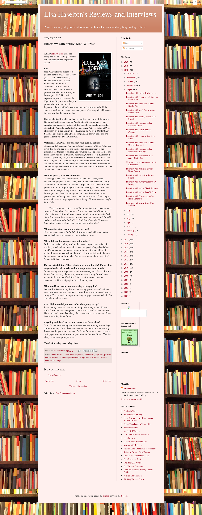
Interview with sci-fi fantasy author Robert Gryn (141, 111)
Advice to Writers (131, 411)
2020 (126, 61)
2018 (126, 70)
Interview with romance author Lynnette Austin (139, 124)
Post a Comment (55, 375)
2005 (126, 283)
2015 (126, 247)
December (131, 73)
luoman (106, 495)
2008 (126, 275)
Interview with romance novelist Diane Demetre (139, 170)
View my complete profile (132, 399)
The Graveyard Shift (132, 459)
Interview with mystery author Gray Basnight (141, 183)
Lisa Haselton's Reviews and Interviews (100, 14)
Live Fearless (129, 438)
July (129, 210)
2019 (126, 65)
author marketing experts (74, 354)
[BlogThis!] (87, 350)
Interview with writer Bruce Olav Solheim (140, 204)
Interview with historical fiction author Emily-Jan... (139, 156)
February (131, 230)
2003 (126, 287)
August (130, 89)
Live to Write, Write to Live (135, 441)
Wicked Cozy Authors (133, 475)
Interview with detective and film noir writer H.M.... (142, 98)
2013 (126, 255)
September (131, 85)
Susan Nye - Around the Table (136, 455)
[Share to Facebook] (93, 350)
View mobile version (78, 386)
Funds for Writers (131, 427)
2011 (126, 263)
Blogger (124, 495)
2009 (126, 271)
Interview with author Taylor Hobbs (141, 93)
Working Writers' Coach (134, 479)
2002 (126, 292)
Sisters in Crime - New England (137, 452)
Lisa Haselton (58, 350)
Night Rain (99, 354)
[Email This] (84, 350)
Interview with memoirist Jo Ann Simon (140, 176)
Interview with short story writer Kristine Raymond (139, 143)
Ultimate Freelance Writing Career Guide (138, 471)
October (130, 81)
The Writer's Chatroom (133, 466)
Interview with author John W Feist (141, 192)
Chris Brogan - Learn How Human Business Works (138, 419)
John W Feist (57, 53)
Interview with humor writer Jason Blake (140, 137)
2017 (126, 239)
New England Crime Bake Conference (140, 448)
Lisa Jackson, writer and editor (136, 434)
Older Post (106, 380)
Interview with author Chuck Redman (142, 188)
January (130, 234)
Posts (127, 43)
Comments (129, 48)
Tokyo (58, 360)
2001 (126, 296)
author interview (57, 354)
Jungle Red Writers (131, 431)
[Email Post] (79, 350)
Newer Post (49, 380)
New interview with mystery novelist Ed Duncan (141, 163)
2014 (126, 251)
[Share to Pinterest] (95, 350)
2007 (126, 279)
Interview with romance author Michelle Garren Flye (139, 150)
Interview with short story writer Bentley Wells (139, 104)
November (131, 77)
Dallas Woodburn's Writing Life (137, 424)
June (129, 214)
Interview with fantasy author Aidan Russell (141, 117)
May (129, 218)
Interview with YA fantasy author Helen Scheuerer (140, 197)
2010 (126, 267)
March (130, 226)
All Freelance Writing (133, 414)
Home (78, 380)
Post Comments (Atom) (65, 393)
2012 (126, 259)
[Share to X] (90, 350)
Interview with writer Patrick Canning (138, 130)
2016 (126, 243)
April (129, 222)
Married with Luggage (133, 445)
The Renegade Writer (132, 462)
